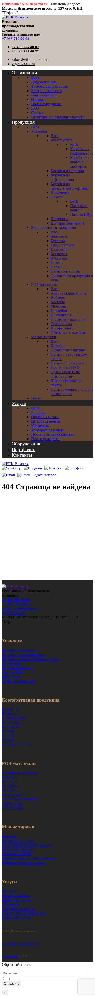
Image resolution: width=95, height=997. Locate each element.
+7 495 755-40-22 (16, 604)
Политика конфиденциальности (20, 943)
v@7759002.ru (23, 64)
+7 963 (15, 39)
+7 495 (25, 47)
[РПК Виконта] (15, 17)
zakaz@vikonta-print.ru (30, 59)
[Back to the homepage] (15, 586)
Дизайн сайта (10, 956)
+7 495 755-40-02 (16, 600)
